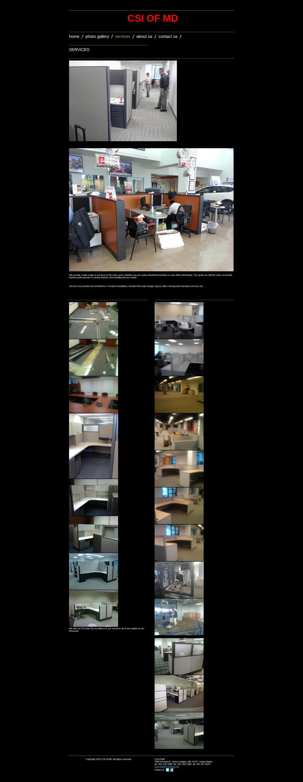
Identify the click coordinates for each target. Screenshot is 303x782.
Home (74, 36)
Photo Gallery (97, 36)
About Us (144, 36)
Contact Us (168, 36)
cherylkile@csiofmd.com (167, 766)
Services (122, 36)
